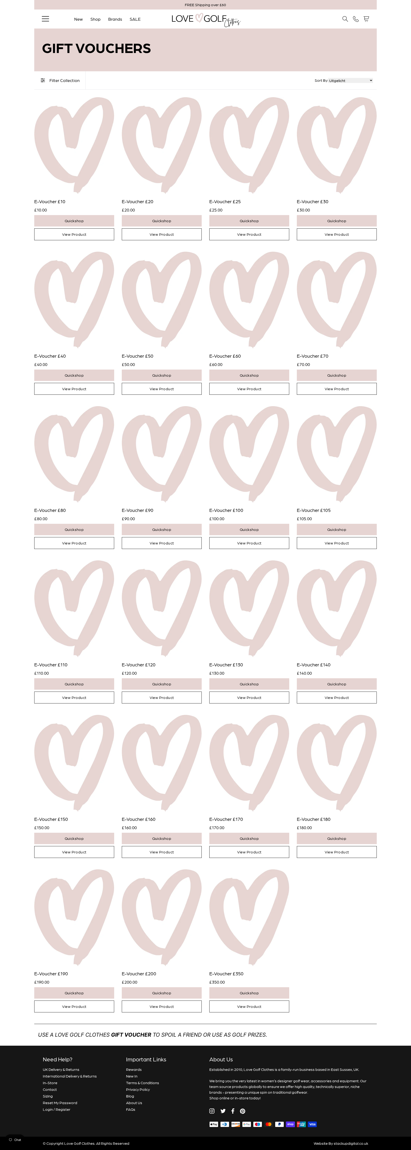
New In (131, 1076)
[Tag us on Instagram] (212, 1111)
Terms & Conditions (142, 1082)
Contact (50, 1089)
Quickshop (74, 220)
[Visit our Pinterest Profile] (242, 1111)
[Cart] (366, 19)
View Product (74, 234)
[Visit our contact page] (356, 19)
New (78, 18)
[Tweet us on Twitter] (223, 1111)
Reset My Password (60, 1102)
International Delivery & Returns (70, 1076)
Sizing (48, 1096)
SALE (135, 18)
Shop (95, 18)
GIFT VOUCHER (131, 1034)
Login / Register (56, 1109)
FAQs (130, 1109)
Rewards (134, 1069)
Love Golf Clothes (79, 1143)
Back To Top (377, 1126)
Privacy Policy (138, 1089)
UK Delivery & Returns (61, 1069)
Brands (115, 18)
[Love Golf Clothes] (206, 19)
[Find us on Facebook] (232, 1111)
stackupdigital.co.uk (351, 1143)
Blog (130, 1096)
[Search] (345, 19)
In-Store (50, 1082)
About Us (134, 1102)
